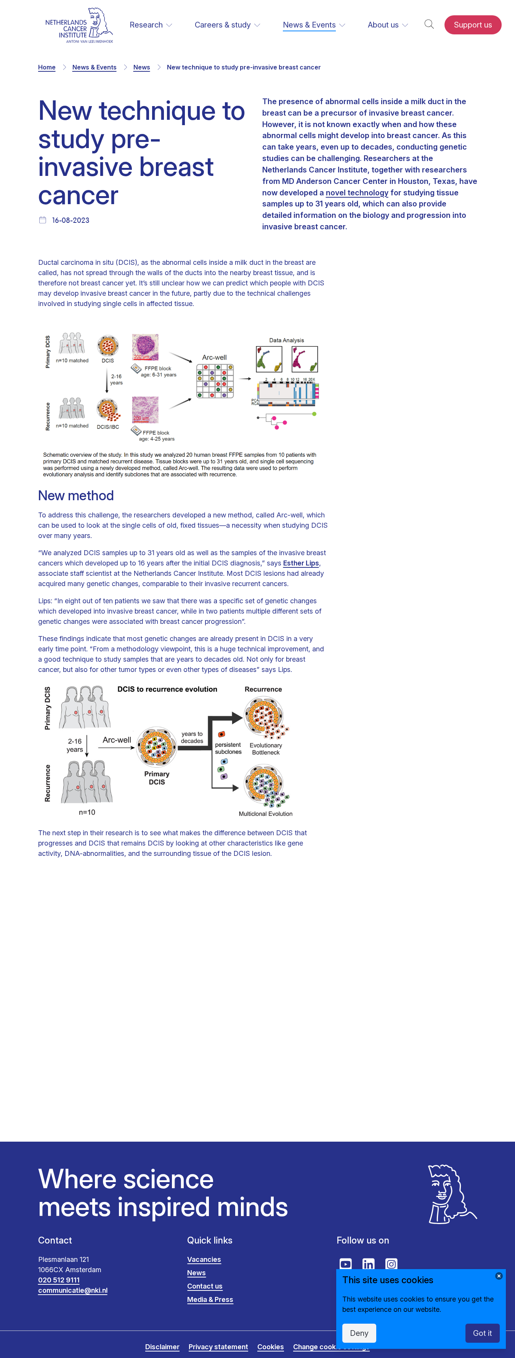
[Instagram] (391, 1264)
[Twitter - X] (258, 982)
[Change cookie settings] (499, 1276)
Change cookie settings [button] (331, 1347)
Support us (473, 24)
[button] (429, 25)
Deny (359, 1333)
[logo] (79, 25)
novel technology (357, 192)
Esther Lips (301, 563)
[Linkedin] (280, 982)
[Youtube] (346, 1264)
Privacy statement (218, 1347)
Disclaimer (162, 1347)
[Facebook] (235, 982)
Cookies (270, 1347)
